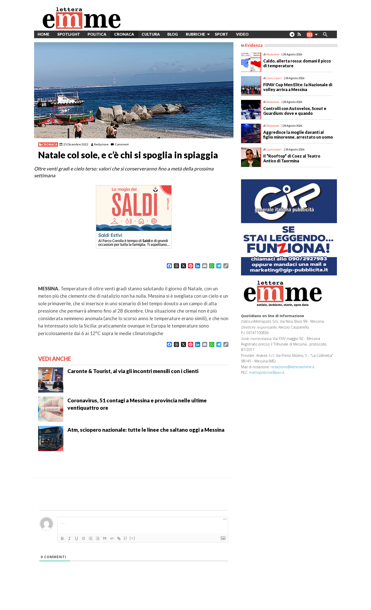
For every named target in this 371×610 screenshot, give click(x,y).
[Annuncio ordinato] (90, 538)
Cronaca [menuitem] (124, 34)
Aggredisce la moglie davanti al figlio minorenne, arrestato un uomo (298, 134)
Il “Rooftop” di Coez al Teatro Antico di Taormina (291, 158)
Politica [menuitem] (97, 34)
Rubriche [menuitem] (195, 34)
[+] (132, 538)
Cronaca (49, 144)
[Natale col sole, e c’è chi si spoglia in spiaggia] (133, 90)
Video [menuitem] (242, 34)
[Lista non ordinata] (97, 538)
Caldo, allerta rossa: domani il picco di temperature (297, 63)
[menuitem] (256, 34)
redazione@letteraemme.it (292, 366)
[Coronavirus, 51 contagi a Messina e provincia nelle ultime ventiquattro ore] (50, 408)
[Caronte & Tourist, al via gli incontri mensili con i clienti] (50, 379)
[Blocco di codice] (111, 538)
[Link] (118, 538)
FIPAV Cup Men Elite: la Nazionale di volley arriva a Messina (297, 87)
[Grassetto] (62, 538)
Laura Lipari (273, 78)
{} (125, 538)
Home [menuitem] (43, 34)
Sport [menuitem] (221, 34)
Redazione (101, 144)
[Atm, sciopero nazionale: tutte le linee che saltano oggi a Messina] (50, 438)
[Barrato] (83, 538)
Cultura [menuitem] (151, 34)
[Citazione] (104, 538)
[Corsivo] (69, 538)
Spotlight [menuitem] (68, 34)
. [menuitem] (292, 36)
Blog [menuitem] (172, 34)
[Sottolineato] (76, 538)
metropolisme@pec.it (266, 372)
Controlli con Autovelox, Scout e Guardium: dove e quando (294, 111)
